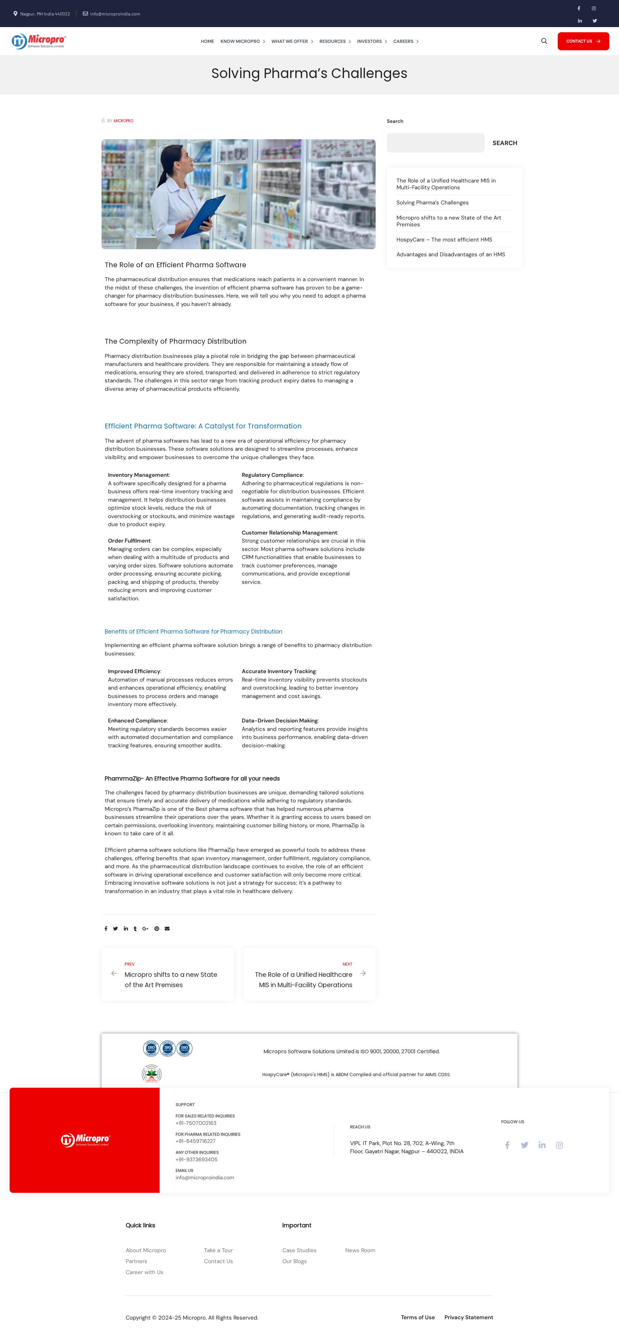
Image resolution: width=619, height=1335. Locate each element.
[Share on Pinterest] (157, 929)
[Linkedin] (580, 21)
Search (395, 121)
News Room (360, 1250)
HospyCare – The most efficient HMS (444, 239)
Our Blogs (294, 1261)
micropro (123, 120)
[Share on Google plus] (145, 929)
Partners (136, 1261)
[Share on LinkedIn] (126, 929)
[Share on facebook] (106, 929)
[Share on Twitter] (116, 929)
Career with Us (144, 1272)
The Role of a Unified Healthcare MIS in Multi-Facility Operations (309, 974)
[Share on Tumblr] (135, 929)
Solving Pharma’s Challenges (433, 202)
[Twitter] (595, 21)
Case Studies (299, 1250)
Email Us (184, 1170)
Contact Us (218, 1261)
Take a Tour (218, 1250)
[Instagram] (593, 8)
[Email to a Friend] (167, 929)
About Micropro (146, 1250)
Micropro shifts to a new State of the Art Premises (168, 974)
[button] (583, 41)
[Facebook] (579, 8)
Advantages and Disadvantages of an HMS (451, 254)
